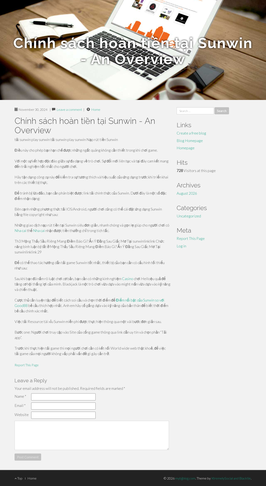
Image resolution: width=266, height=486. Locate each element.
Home (95, 109)
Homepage (186, 148)
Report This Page (27, 365)
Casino (127, 278)
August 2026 (187, 193)
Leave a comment (69, 109)
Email (20, 405)
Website (22, 414)
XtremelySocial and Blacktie (231, 478)
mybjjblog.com (185, 478)
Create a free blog (191, 133)
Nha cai (20, 230)
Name (20, 396)
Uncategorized (189, 216)
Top (19, 478)
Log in (181, 246)
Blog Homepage (190, 140)
